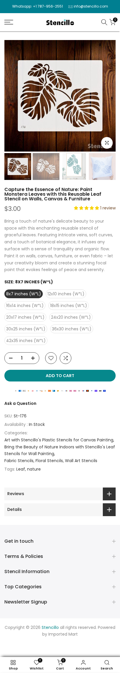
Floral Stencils (49, 461)
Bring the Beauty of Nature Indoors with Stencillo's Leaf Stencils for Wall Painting (59, 450)
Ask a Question (20, 403)
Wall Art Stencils (81, 461)
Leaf (20, 469)
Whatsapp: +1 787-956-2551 (37, 6)
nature (34, 469)
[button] (87, 208)
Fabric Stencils (18, 461)
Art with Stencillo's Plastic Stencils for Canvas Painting (58, 440)
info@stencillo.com (91, 6)
